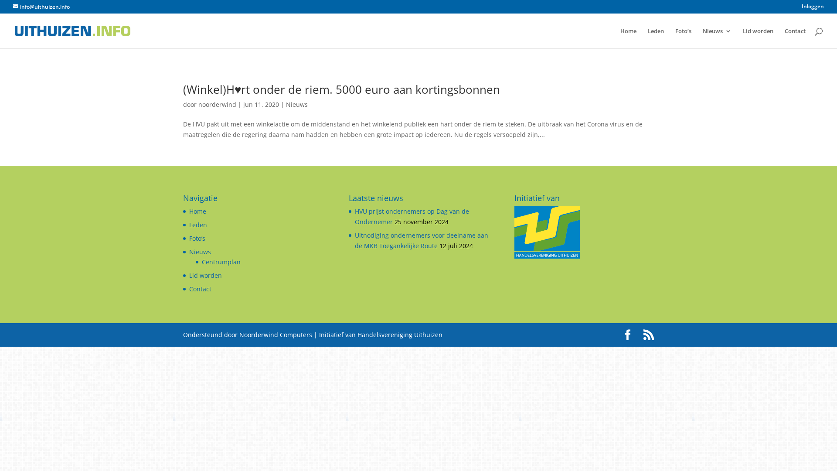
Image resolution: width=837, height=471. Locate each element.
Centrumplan (221, 262)
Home (628, 31)
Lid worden (758, 31)
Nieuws (713, 31)
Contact (795, 31)
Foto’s (683, 31)
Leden (656, 31)
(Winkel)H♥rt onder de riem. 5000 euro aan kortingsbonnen (341, 89)
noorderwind (217, 104)
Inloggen (813, 7)
